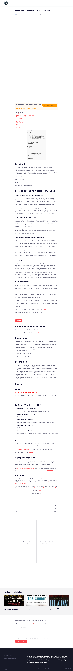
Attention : (32, 147)
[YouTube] (48, 668)
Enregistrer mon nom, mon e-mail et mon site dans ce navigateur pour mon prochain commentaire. (34, 638)
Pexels (40, 490)
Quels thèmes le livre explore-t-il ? (38, 152)
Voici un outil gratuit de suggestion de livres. (25, 468)
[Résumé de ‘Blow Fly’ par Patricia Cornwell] (59, 600)
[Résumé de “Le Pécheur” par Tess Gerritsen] (36, 600)
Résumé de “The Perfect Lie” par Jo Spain (25, 115)
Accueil (23, 2)
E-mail (32, 623)
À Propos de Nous (40, 2)
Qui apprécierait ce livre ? (37, 154)
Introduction (18, 113)
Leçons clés (18, 119)
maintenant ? (30, 452)
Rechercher (18, 320)
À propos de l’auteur (20, 125)
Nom (17, 623)
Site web (47, 623)
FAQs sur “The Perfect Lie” (21, 122)
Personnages (19, 118)
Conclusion (18, 127)
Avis (17, 124)
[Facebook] (38, 668)
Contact (49, 2)
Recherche (17, 315)
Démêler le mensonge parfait (36, 139)
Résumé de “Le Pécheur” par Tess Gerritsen (36, 608)
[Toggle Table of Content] (43, 131)
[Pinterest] (41, 668)
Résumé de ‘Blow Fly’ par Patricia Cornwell (58, 608)
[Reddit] (43, 668)
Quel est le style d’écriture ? (37, 153)
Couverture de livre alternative (22, 116)
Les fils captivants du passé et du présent (38, 138)
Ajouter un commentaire (21, 627)
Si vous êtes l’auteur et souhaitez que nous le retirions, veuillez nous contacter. (39, 487)
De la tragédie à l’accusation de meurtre (38, 136)
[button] (17, 400)
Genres (30, 2)
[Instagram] (45, 668)
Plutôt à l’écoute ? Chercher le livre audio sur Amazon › (26, 108)
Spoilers (18, 121)
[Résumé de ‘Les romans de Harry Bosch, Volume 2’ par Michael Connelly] (14, 600)
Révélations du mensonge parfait (37, 137)
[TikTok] (46, 668)
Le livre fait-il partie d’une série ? (38, 151)
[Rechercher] (68, 2)
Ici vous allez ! (36, 332)
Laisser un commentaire (21, 641)
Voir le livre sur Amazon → (49, 105)
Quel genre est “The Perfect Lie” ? (38, 150)
